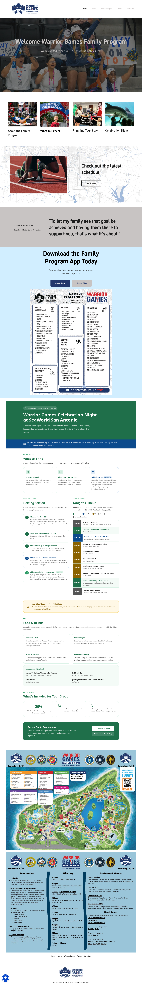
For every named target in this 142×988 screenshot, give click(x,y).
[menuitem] (85, 8)
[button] (5, 978)
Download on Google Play (103, 734)
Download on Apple (103, 728)
